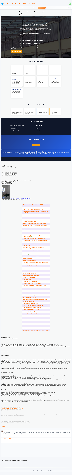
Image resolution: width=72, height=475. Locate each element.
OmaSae (51, 470)
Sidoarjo (5, 438)
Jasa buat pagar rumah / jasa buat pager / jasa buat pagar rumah (12, 406)
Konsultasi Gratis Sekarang (16, 51)
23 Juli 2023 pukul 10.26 (10, 438)
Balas (4, 435)
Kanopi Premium (38, 470)
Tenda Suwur (48, 470)
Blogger (34, 470)
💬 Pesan (42, 7)
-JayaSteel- (54, 470)
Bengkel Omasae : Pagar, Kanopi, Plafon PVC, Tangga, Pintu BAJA (19, 3)
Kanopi (31, 7)
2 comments (3, 426)
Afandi (32, 470)
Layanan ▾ (26, 7)
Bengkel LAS (35, 7)
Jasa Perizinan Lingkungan (43, 470)
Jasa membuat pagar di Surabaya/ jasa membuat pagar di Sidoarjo (12, 408)
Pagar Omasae (18, 471)
